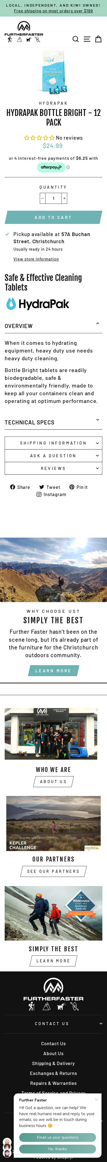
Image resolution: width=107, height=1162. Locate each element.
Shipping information (53, 442)
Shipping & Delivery (53, 1063)
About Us (53, 781)
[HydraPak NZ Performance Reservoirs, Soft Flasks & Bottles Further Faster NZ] (38, 310)
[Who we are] (53, 733)
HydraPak (53, 103)
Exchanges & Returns (53, 1073)
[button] (40, 138)
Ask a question (53, 455)
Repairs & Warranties (53, 1083)
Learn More (53, 670)
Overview (19, 326)
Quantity (53, 187)
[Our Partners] (53, 823)
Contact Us (52, 1023)
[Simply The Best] (53, 913)
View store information (36, 258)
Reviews (53, 468)
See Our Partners (53, 871)
